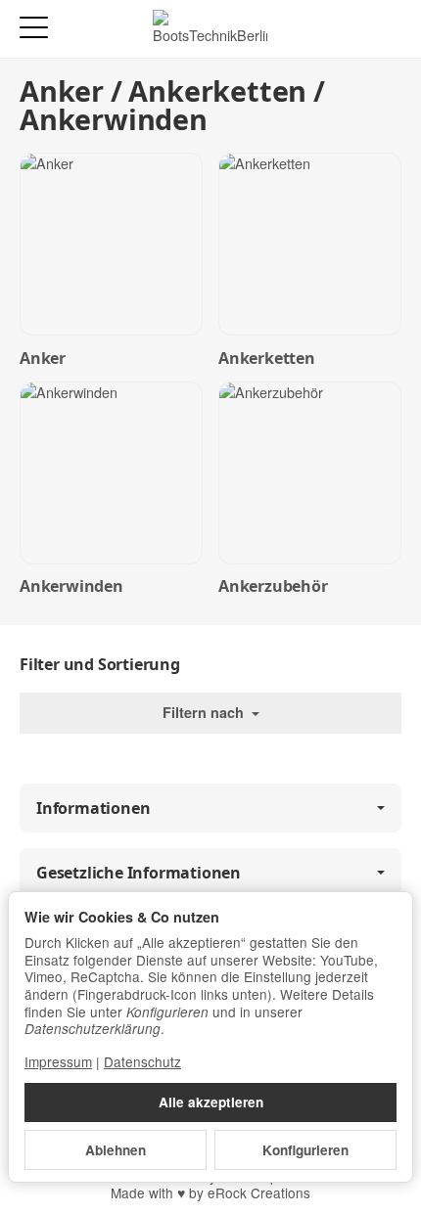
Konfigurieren (305, 1150)
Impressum (58, 1061)
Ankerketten (266, 358)
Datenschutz (142, 1061)
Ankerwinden (71, 586)
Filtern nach (205, 712)
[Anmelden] (351, 29)
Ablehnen (115, 1150)
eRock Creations (259, 1192)
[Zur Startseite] (210, 29)
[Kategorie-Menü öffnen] (34, 28)
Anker (43, 358)
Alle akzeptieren (211, 1102)
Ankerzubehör (273, 586)
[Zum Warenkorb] (387, 29)
